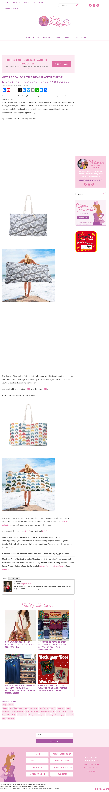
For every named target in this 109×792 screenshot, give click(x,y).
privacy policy (63, 413)
